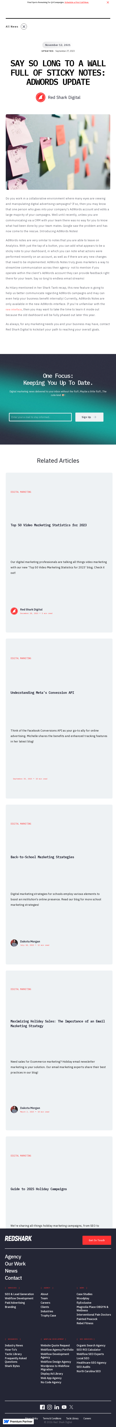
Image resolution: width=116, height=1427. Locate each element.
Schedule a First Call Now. (77, 2)
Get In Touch (97, 1240)
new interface (14, 309)
